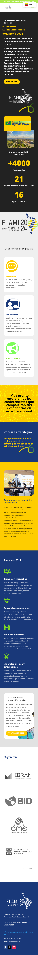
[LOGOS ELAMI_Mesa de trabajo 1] (19, 812)
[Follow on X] (9, 947)
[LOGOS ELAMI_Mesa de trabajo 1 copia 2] (19, 787)
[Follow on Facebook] (5, 947)
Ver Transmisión (16, 733)
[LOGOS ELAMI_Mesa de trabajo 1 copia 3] (19, 837)
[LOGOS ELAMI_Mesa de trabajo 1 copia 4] (19, 862)
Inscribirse (11, 82)
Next (31, 868)
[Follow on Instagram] (14, 947)
